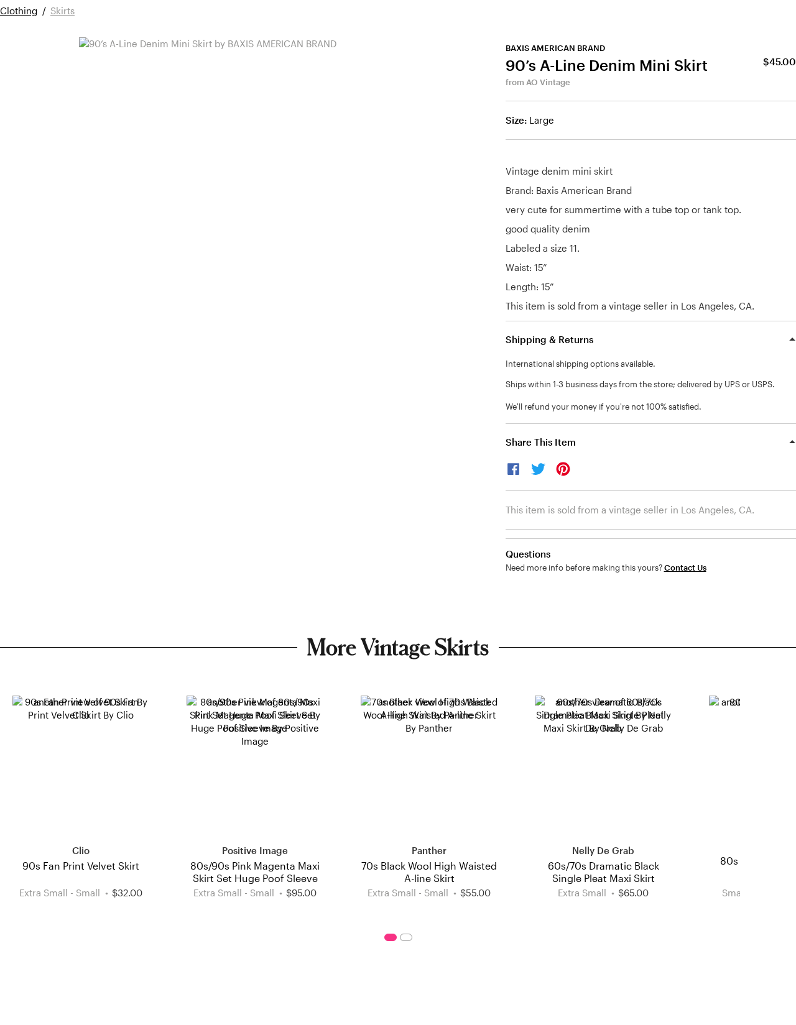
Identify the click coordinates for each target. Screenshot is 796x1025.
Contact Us (685, 568)
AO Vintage (548, 82)
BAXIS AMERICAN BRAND (555, 48)
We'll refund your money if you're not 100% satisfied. (603, 406)
